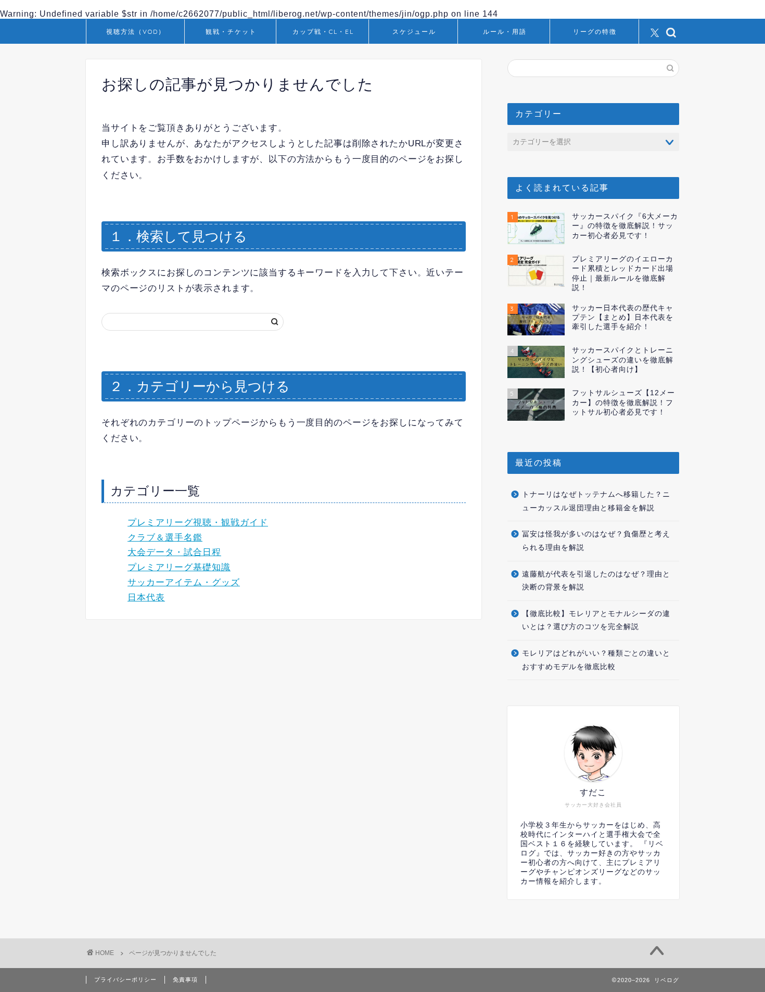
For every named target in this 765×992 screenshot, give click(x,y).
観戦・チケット (231, 31)
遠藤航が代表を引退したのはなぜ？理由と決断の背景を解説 (596, 581)
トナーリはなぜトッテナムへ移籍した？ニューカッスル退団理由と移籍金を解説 (596, 501)
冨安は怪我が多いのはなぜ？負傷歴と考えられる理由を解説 (596, 540)
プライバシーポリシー (125, 979)
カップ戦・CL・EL (323, 31)
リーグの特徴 (595, 31)
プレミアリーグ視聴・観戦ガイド (198, 523)
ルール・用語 (505, 31)
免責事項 (185, 979)
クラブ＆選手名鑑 (165, 538)
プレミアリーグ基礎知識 (179, 567)
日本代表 (146, 597)
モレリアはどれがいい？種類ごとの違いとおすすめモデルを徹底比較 (596, 660)
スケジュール (414, 31)
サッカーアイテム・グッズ (184, 582)
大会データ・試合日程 (174, 552)
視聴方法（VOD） (135, 31)
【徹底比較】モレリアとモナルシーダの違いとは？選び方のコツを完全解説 (596, 620)
